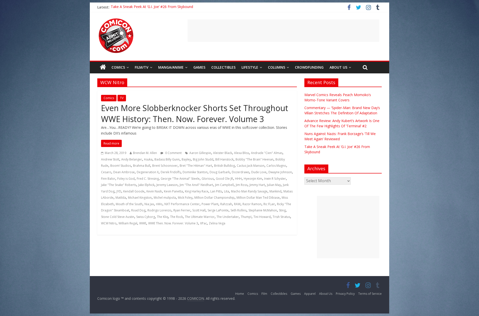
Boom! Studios (120, 165)
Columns (276, 67)
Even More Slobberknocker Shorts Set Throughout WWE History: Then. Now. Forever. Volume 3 (194, 114)
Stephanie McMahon (262, 210)
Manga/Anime (171, 67)
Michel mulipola (165, 197)
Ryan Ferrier (181, 210)
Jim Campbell (224, 185)
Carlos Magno (276, 165)
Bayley (186, 159)
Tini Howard (262, 217)
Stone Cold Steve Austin (117, 217)
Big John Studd (203, 159)
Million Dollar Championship (214, 197)
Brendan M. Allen (145, 153)
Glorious (208, 178)
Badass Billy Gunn (167, 159)
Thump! (246, 217)
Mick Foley (185, 197)
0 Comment (173, 153)
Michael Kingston (140, 197)
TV (121, 98)
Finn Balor (108, 178)
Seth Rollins (238, 210)
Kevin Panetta (173, 191)
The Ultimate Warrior (200, 217)
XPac (203, 223)
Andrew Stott (110, 159)
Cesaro (106, 172)
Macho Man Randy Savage (249, 191)
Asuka (148, 159)
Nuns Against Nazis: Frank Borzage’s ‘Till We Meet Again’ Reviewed (165, 7)
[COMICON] (116, 20)
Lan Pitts (216, 191)
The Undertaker (228, 217)
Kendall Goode (133, 191)
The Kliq (162, 217)
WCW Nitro (109, 223)
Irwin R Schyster (275, 178)
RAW (237, 204)
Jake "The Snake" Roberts (118, 185)
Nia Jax (149, 204)
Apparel (310, 294)
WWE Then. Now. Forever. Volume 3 (173, 223)
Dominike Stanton (195, 172)
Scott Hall (199, 210)
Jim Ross (241, 185)
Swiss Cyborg (145, 217)
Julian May (274, 185)
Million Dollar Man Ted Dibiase (258, 197)
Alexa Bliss (241, 153)
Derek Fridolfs (171, 172)
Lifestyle (249, 67)
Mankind (275, 191)
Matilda (121, 197)
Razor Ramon (251, 204)
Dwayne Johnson (280, 172)
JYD (119, 191)
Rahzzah (226, 204)
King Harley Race (196, 191)
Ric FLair (269, 204)
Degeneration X (148, 172)
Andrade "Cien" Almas (266, 153)
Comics (118, 67)
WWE (142, 223)
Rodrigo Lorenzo (159, 210)
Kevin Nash (154, 191)
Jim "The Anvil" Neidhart (196, 185)
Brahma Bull (141, 165)
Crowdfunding (309, 67)
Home (239, 294)
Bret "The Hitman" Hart (196, 165)
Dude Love (258, 172)
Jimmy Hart (257, 185)
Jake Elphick (146, 185)
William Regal (128, 223)
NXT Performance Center (182, 204)
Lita (226, 191)
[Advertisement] (283, 30)
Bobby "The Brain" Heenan (254, 159)
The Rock (176, 217)
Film (264, 294)
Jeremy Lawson (167, 185)
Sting (282, 210)
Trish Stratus (281, 217)
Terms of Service (370, 294)
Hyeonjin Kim (253, 178)
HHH (238, 178)
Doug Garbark (220, 172)
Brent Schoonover (165, 165)
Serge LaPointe (218, 210)
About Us (338, 67)
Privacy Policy (345, 294)
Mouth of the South (129, 204)
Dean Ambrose (124, 172)
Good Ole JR (224, 178)
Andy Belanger (131, 159)
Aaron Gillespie (200, 153)
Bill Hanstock (224, 159)
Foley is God (126, 178)
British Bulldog (224, 165)
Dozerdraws (240, 172)
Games (199, 67)
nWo (159, 204)
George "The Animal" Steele (180, 178)
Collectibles (223, 67)
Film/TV (141, 67)
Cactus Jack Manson (250, 165)
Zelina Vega (217, 223)
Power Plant (210, 204)
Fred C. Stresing (148, 178)
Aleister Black (222, 153)
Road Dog (138, 210)
